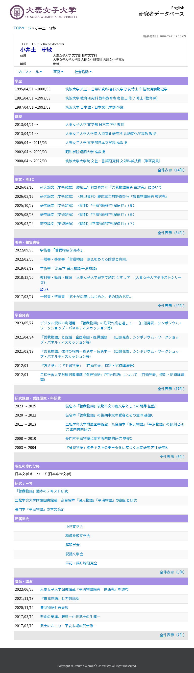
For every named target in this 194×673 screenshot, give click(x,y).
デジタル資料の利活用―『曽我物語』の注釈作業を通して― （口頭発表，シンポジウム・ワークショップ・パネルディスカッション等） (111, 325)
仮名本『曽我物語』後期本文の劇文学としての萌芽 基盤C (111, 405)
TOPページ (23, 27)
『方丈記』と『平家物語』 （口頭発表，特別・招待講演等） (88, 365)
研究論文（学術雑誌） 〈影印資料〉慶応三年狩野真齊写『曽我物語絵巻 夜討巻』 (104, 196)
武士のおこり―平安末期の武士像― (68, 625)
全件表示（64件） (172, 232)
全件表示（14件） (172, 169)
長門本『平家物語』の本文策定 (39, 509)
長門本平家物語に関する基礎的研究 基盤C (98, 438)
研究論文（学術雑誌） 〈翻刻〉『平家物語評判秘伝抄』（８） (88, 214)
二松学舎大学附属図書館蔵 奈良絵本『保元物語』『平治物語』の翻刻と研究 (76, 500)
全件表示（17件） (172, 388)
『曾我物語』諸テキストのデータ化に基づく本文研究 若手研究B (116, 447)
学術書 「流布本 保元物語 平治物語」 (69, 268)
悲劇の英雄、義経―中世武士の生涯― (70, 616)
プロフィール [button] (28, 71)
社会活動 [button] (82, 71)
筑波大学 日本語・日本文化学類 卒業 (94, 107)
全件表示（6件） (173, 456)
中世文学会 (74, 526)
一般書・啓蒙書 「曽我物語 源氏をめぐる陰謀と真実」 (84, 259)
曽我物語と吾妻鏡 (54, 607)
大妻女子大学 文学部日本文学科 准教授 (96, 142)
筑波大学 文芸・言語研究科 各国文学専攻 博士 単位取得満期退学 (116, 88)
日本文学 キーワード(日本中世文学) (43, 473)
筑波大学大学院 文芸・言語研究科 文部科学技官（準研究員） (113, 160)
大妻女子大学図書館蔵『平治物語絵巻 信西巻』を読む (84, 589)
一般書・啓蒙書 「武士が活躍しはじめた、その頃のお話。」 (87, 296)
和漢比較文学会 (77, 535)
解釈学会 (72, 544)
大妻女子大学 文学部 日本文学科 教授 (94, 124)
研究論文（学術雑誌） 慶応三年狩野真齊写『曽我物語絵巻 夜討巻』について (101, 187)
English (177, 7)
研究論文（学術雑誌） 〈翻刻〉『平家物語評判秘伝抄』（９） (88, 205)
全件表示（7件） (173, 634)
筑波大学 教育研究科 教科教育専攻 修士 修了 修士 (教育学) (111, 98)
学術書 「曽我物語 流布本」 (62, 249)
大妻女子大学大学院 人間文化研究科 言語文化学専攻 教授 (110, 133)
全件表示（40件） (172, 305)
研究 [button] (56, 71)
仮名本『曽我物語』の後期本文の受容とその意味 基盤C (109, 415)
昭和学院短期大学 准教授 (85, 151)
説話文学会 (74, 553)
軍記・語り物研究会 (81, 562)
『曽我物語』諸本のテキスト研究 (41, 490)
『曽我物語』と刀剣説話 (59, 598)
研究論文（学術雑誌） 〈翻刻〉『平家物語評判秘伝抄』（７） (88, 223)
